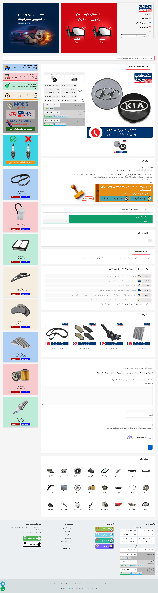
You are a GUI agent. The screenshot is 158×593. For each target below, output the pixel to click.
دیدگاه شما (149, 383)
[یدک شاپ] (136, 8)
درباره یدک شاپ (67, 528)
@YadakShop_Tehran (61, 116)
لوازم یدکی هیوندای (142, 23)
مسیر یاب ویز (105, 535)
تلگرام (95, 588)
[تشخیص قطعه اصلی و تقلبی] (20, 150)
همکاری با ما (68, 531)
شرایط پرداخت (67, 535)
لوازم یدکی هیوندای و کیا (141, 58)
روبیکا (47, 108)
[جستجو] (149, 36)
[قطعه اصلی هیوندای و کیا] (89, 28)
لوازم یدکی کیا (143, 27)
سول (150, 240)
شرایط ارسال (68, 538)
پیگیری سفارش (67, 548)
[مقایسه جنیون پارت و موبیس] (20, 117)
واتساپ (88, 588)
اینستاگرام (80, 588)
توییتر (72, 588)
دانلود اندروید (32, 538)
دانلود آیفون (33, 544)
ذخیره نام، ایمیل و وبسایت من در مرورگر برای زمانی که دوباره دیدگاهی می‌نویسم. (130, 428)
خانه (146, 14)
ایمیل (150, 415)
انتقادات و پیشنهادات (65, 542)
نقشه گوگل (105, 529)
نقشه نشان (105, 540)
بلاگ (146, 31)
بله (52, 108)
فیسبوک (64, 588)
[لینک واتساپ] (2, 588)
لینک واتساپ (49, 116)
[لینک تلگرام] (2, 583)
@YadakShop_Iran (60, 124)
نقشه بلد (106, 546)
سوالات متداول (67, 545)
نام (151, 407)
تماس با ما (145, 18)
